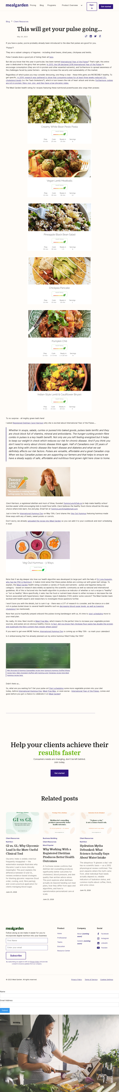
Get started (106, 6)
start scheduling (96, 614)
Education (61, 946)
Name (2, 992)
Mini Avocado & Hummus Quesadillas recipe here (25, 670)
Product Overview (70, 5)
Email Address (6, 1000)
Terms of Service (91, 980)
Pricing (33, 5)
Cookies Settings (106, 980)
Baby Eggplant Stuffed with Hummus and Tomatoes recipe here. (41, 673)
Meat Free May (41, 621)
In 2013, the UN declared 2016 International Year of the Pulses (74, 65)
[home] (17, 5)
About (83, 935)
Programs (51, 5)
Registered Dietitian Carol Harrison (28, 423)
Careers (83, 942)
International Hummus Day (31, 514)
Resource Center (63, 951)
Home (59, 933)
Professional (61, 938)
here (51, 57)
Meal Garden (22, 585)
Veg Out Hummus (78, 514)
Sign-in (91, 6)
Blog (42, 5)
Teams (59, 942)
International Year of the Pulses (74, 62)
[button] (71, 5)
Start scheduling (56, 688)
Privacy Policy (76, 980)
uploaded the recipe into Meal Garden (44, 521)
